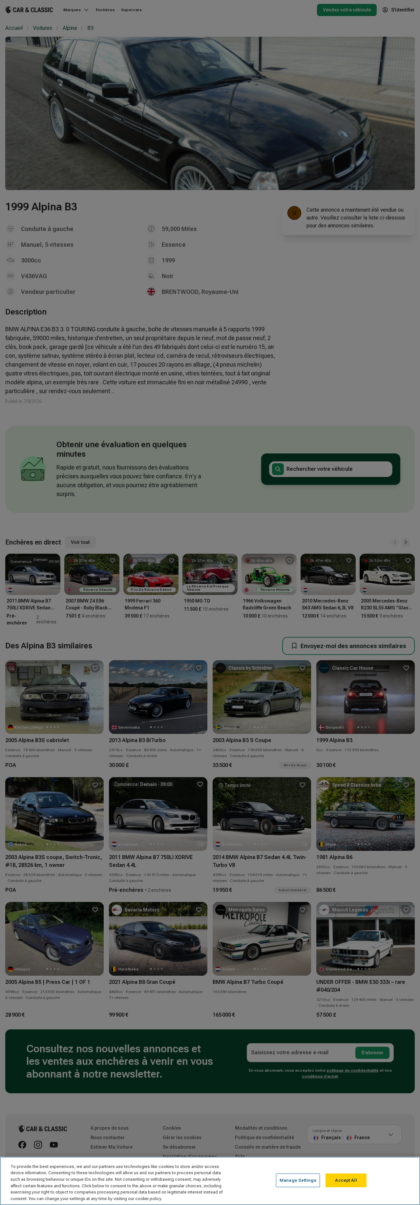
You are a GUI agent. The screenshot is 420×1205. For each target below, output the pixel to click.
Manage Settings (298, 1180)
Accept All (346, 1180)
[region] (210, 1181)
